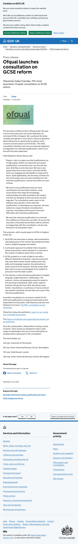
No (32, 417)
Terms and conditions (12, 524)
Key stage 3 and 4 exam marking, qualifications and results (24, 395)
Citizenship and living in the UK (15, 459)
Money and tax (9, 496)
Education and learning (12, 478)
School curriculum (39, 47)
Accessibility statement (35, 521)
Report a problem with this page (63, 417)
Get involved (58, 479)
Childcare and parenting (13, 455)
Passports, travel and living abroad (17, 500)
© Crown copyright (67, 538)
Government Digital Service (14, 527)
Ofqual (13, 96)
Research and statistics (63, 458)
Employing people (10, 482)
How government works (63, 474)
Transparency (58, 469)
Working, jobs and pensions (14, 509)
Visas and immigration (12, 505)
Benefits (6, 441)
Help (5, 521)
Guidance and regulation (63, 453)
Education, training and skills (20, 47)
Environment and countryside (15, 487)
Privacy (12, 521)
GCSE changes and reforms (59, 49)
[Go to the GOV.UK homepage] (11, 41)
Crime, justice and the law (13, 464)
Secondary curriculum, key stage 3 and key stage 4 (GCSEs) (26, 49)
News (55, 449)
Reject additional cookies (40, 33)
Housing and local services (14, 491)
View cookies (58, 33)
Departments (58, 444)
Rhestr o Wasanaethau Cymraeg (36, 524)
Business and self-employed (14, 450)
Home (5, 47)
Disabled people (10, 468)
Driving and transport (12, 473)
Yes (23, 417)
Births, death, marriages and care (17, 446)
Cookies (20, 521)
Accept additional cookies (15, 33)
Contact (50, 521)
